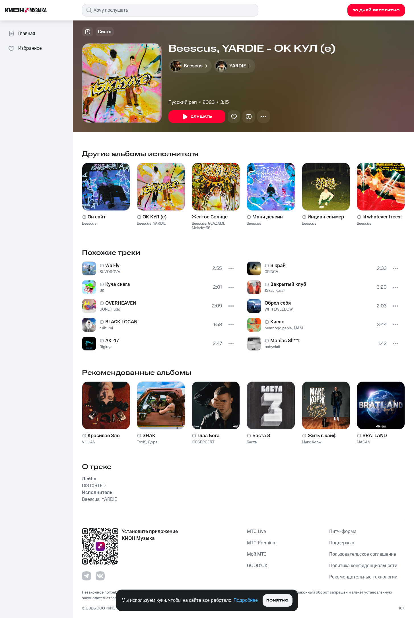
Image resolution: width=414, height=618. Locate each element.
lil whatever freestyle (385, 217)
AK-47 (112, 340)
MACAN (363, 442)
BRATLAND (374, 436)
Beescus (89, 223)
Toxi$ (141, 442)
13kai (269, 291)
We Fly (112, 265)
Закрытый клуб (288, 284)
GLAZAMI (216, 223)
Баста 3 (261, 436)
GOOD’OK (257, 565)
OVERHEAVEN (120, 303)
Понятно (277, 600)
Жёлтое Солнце (210, 217)
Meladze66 (201, 228)
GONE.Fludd (110, 309)
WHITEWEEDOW (279, 309)
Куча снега (117, 284)
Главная (26, 33)
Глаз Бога (208, 436)
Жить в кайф (322, 436)
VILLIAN (88, 442)
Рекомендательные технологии (363, 577)
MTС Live (256, 531)
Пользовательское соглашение (362, 554)
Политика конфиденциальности (363, 565)
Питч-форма (343, 531)
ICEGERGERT (203, 442)
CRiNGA (271, 272)
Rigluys (106, 347)
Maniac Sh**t (285, 340)
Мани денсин (267, 217)
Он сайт (97, 217)
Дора (152, 442)
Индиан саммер (326, 217)
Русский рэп (182, 102)
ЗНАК (149, 436)
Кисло (277, 322)
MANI (298, 328)
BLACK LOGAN (121, 322)
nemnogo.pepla (278, 328)
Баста (252, 442)
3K (102, 291)
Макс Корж (312, 442)
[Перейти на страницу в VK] (100, 575)
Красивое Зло (104, 436)
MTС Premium (262, 543)
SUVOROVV (110, 272)
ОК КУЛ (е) (155, 217)
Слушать (201, 116)
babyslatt (272, 347)
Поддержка (341, 543)
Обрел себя (278, 303)
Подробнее (246, 600)
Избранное (30, 48)
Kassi (280, 291)
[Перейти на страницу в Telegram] (86, 575)
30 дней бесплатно (376, 10)
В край (278, 265)
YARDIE (159, 223)
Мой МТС (257, 554)
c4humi (106, 328)
